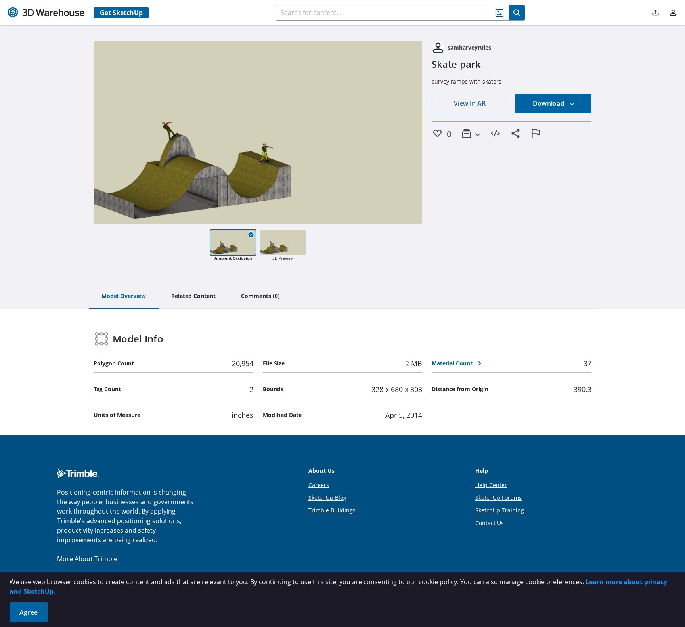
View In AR (470, 103)
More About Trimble (87, 558)
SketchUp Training (499, 510)
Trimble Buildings (332, 510)
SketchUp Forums (498, 497)
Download (549, 103)
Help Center (491, 485)
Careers (318, 485)
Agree (28, 612)
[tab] (124, 296)
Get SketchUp (121, 12)
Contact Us (489, 523)
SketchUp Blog (327, 497)
